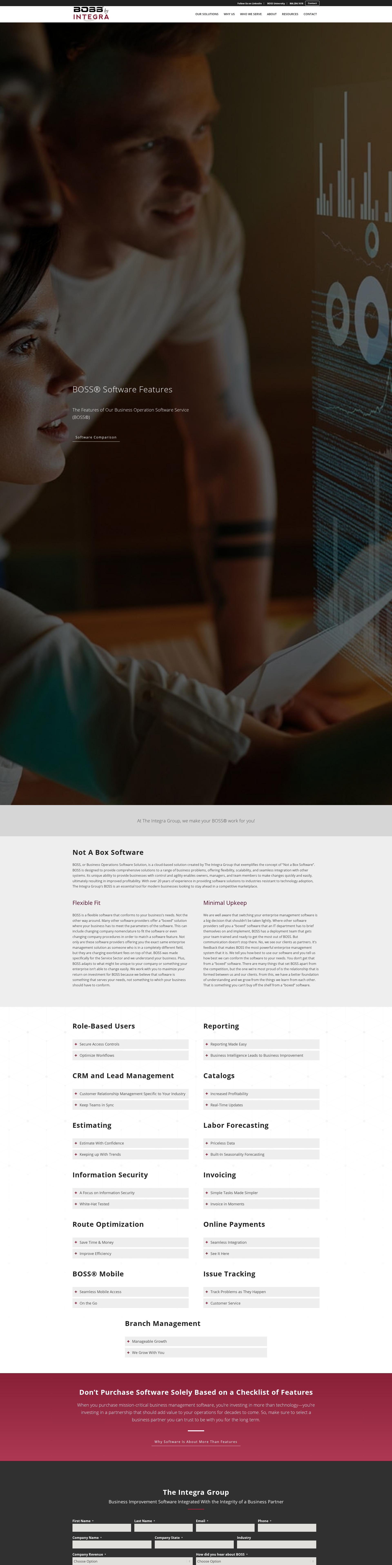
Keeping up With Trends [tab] (100, 1154)
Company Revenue (89, 1554)
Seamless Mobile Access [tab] (100, 1291)
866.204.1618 (296, 3)
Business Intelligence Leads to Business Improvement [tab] (256, 1055)
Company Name (87, 1538)
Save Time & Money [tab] (97, 1242)
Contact (312, 3)
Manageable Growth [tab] (149, 1341)
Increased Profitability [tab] (229, 1093)
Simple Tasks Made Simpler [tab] (234, 1192)
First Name (83, 1521)
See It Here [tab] (219, 1253)
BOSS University (276, 3)
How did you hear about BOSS (222, 1554)
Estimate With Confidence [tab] (102, 1143)
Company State (169, 1538)
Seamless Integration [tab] (228, 1242)
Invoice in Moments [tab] (227, 1203)
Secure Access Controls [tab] (99, 1044)
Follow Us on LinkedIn (249, 3)
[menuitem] (249, 3)
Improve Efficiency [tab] (95, 1253)
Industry (244, 1538)
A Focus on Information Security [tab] (107, 1192)
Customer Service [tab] (225, 1303)
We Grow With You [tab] (148, 1352)
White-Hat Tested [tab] (94, 1203)
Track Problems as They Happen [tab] (238, 1291)
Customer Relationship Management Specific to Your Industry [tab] (132, 1093)
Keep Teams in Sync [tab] (97, 1104)
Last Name (144, 1521)
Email (202, 1521)
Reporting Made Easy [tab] (228, 1044)
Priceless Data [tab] (222, 1143)
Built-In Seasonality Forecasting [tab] (237, 1154)
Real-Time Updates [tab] (226, 1104)
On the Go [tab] (88, 1303)
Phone (264, 1521)
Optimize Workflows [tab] (97, 1055)
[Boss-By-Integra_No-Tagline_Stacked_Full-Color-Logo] (90, 14)
